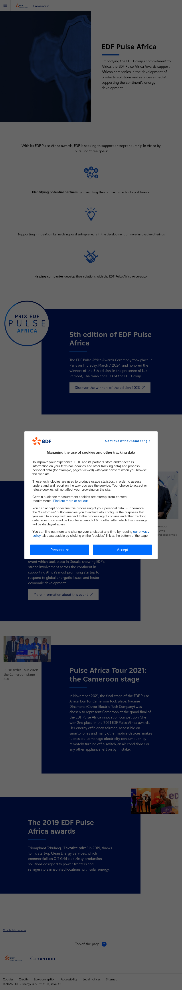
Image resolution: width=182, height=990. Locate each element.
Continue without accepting (126, 441)
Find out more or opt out (70, 501)
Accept (122, 550)
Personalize (59, 550)
